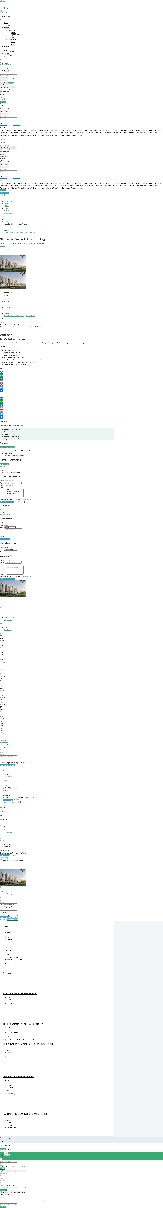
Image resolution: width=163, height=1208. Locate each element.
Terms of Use (26, 499)
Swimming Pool (141, 132)
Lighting (144, 130)
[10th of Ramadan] (8, 89)
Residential (11, 30)
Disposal (62, 130)
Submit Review (5, 539)
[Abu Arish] (8, 94)
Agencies (11, 58)
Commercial (12, 39)
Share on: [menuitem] (7, 230)
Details (6, 203)
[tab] (9, 617)
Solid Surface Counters (102, 132)
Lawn (138, 130)
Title (1, 525)
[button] (5, 128)
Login (2, 1168)
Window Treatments (77, 135)
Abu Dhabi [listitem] (10, 939)
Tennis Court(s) (153, 132)
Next (1, 607)
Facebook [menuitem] (20, 232)
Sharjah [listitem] (9, 937)
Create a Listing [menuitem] (9, 83)
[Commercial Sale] (6, 109)
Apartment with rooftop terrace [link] (18, 1076)
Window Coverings (62, 135)
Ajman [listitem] (9, 930)
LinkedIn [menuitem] (28, 232)
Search (3, 101)
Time (1, 552)
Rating (2, 527)
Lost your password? (19, 1166)
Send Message (19, 501)
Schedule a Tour (9, 213)
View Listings (4, 464)
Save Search (4, 193)
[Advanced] (1, 97)
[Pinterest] (57, 384)
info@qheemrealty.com (14, 959)
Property (7, 27)
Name (2, 480)
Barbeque (17, 130)
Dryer (68, 130)
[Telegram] (57, 387)
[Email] (57, 381)
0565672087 (8, 472)
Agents (10, 55)
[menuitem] (9, 78)
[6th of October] (8, 91)
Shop (13, 44)
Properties (7, 16)
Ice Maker (124, 130)
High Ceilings (115, 130)
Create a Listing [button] (5, 64)
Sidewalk (79, 132)
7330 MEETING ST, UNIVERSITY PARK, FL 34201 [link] (25, 1114)
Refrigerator (64, 132)
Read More (3, 395)
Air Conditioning (7, 130)
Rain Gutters (48, 132)
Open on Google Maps (7, 447)
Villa (12, 37)
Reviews (6, 211)
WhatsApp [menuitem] (7, 232)
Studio (13, 32)
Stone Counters (128, 132)
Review (2, 536)
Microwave (15, 132)
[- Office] (6, 105)
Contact (7, 53)
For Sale (6, 219)
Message (3, 497)
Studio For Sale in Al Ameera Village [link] (20, 993)
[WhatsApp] (57, 375)
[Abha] (8, 93)
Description (8, 201)
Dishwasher (53, 130)
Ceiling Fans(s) (43, 130)
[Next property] (3, 614)
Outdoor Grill (24, 132)
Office (13, 42)
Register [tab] (7, 1155)
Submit (3, 1207)
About (6, 72)
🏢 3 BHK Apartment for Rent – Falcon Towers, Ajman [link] (28, 1044)
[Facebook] (57, 372)
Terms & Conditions (19, 1187)
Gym (107, 130)
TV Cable (13, 135)
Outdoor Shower (36, 132)
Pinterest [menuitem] (14, 232)
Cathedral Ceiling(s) (29, 130)
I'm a (1, 488)
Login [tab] (6, 1153)
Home (6, 8)
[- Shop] (6, 107)
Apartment (15, 35)
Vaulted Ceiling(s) (23, 135)
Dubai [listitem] (8, 932)
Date (1, 549)
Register (3, 1190)
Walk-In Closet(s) (37, 135)
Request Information (7, 501)
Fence (102, 130)
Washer (47, 135)
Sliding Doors (88, 132)
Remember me (7, 1166)
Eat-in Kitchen (76, 130)
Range (56, 132)
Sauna (72, 132)
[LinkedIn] (57, 378)
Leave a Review (5, 514)
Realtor (6, 46)
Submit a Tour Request (7, 579)
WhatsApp (16, 472)
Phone (2, 483)
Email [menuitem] (33, 232)
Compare (3, 1149)
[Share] (57, 390)
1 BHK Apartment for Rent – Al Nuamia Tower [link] (24, 1023)
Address (7, 206)
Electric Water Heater (90, 130)
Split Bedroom (117, 132)
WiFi (53, 135)
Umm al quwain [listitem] (11, 935)
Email (1, 485)
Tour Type (3, 547)
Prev (1, 605)
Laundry (132, 130)
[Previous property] (3, 603)
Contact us (6, 963)
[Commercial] (6, 104)
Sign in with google (19, 1171)
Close (9, 1149)
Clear (2, 99)
